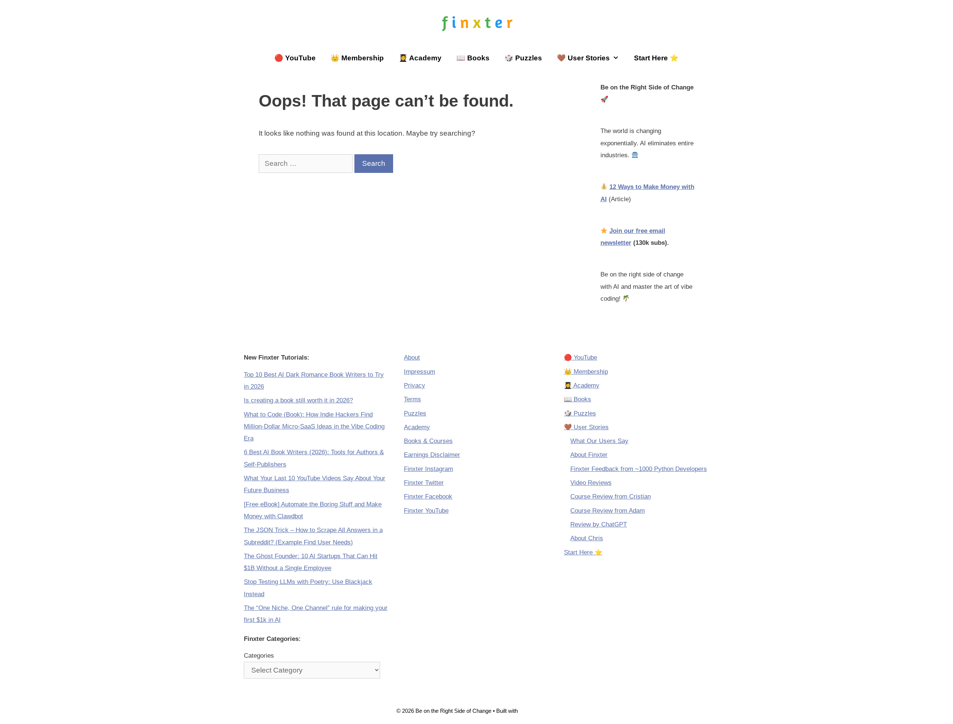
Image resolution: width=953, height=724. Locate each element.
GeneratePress (538, 711)
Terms (412, 399)
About (412, 357)
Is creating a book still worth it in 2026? (298, 400)
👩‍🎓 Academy (420, 58)
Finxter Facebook (428, 496)
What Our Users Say (599, 441)
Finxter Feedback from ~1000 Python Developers (638, 468)
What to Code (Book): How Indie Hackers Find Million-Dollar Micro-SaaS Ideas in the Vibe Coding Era (314, 426)
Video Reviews (591, 482)
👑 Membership (357, 58)
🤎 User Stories (583, 58)
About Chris (586, 538)
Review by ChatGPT (598, 524)
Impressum (419, 371)
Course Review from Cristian (610, 496)
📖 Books (473, 58)
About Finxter (589, 454)
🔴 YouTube (295, 58)
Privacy (414, 385)
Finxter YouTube (426, 510)
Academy (417, 427)
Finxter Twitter (424, 482)
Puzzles (415, 413)
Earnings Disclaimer (432, 454)
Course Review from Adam (607, 510)
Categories (259, 655)
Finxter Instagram (428, 468)
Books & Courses (428, 441)
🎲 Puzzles (523, 58)
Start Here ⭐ (656, 58)
